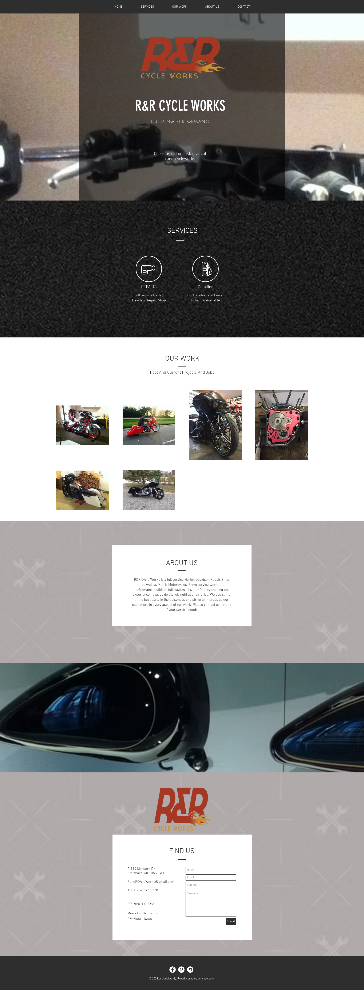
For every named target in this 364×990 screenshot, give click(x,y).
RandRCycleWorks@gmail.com (150, 882)
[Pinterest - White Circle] (181, 969)
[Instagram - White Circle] (190, 969)
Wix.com (209, 979)
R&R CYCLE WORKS (180, 105)
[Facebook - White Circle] (172, 969)
